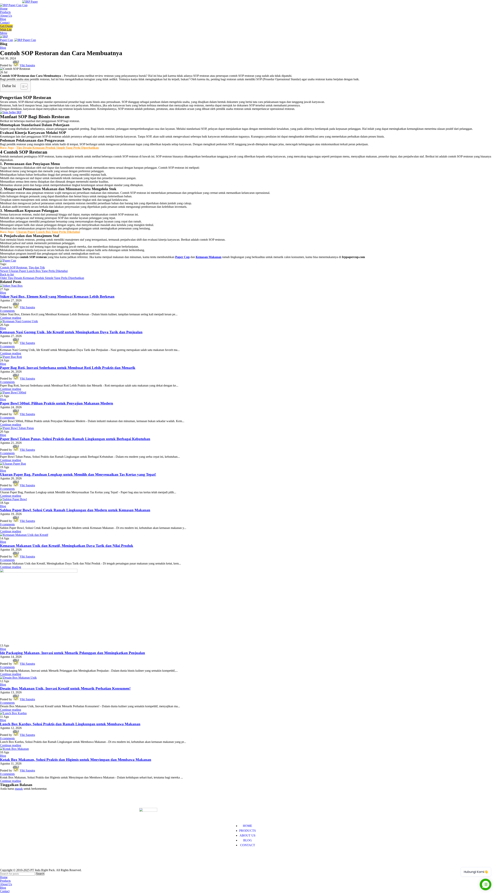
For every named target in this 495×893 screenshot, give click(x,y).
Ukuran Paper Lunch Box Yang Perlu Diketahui (48, 232)
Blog (3, 47)
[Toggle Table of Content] (22, 86)
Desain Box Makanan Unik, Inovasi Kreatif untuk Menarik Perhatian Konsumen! (65, 688)
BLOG (247, 840)
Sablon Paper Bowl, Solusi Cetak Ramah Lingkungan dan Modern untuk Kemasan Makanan (75, 510)
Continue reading (10, 317)
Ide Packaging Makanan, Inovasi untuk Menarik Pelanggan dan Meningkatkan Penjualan (72, 653)
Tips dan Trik (37, 267)
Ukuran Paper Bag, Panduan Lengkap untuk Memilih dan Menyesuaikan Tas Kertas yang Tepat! (78, 474)
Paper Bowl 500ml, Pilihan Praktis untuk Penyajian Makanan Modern (56, 403)
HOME (247, 825)
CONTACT (247, 845)
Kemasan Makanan (208, 257)
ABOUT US (247, 835)
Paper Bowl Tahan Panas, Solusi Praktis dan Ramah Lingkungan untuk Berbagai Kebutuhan (75, 439)
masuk (19, 788)
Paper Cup (182, 257)
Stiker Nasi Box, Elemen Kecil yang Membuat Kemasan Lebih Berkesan (57, 296)
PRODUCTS (247, 830)
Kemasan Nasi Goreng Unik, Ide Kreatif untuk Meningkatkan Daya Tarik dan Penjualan (71, 332)
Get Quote (6, 26)
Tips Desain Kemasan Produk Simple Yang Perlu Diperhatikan (57, 147)
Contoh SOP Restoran (13, 267)
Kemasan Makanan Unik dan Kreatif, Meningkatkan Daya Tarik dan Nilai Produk (66, 546)
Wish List (6, 29)
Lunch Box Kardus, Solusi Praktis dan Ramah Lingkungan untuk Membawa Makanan (70, 724)
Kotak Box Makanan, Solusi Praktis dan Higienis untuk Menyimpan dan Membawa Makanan (75, 760)
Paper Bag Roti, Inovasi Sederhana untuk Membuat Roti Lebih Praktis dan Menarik (67, 368)
